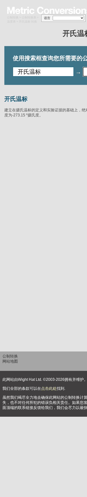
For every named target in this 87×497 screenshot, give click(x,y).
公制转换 (13, 17)
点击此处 (49, 388)
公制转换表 (29, 17)
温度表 (11, 21)
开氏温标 (16, 99)
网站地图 (10, 361)
